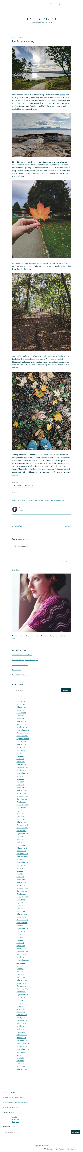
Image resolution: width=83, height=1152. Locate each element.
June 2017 (20, 871)
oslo (39, 500)
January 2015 (21, 948)
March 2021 (21, 761)
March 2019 (21, 819)
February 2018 (22, 848)
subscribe (66, 690)
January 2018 (21, 851)
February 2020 (22, 790)
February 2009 (22, 1069)
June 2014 (20, 968)
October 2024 (22, 727)
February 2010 (22, 1035)
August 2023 (21, 741)
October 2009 (22, 1046)
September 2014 (23, 960)
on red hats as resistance (20, 665)
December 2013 (22, 986)
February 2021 (22, 764)
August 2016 (21, 899)
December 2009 (22, 1040)
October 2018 (21, 830)
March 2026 (21, 704)
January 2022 (21, 747)
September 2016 (23, 897)
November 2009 (23, 1043)
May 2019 (20, 813)
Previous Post (18, 526)
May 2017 (20, 874)
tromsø (56, 500)
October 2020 (22, 770)
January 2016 (21, 917)
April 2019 (20, 816)
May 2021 (20, 756)
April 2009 (20, 1063)
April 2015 (20, 943)
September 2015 (23, 928)
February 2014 (22, 980)
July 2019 (20, 810)
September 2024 (23, 730)
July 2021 (20, 753)
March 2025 (21, 718)
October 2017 (21, 859)
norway (35, 500)
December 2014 (22, 951)
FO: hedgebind (16, 670)
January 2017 (21, 885)
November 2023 (22, 736)
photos (19, 500)
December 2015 (22, 920)
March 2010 (21, 1032)
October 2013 (21, 991)
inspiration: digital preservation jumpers (25, 660)
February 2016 (22, 914)
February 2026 (22, 707)
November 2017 (22, 856)
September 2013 (23, 994)
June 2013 (20, 1003)
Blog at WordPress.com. (41, 1146)
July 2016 (20, 902)
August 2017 (21, 865)
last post (62, 94)
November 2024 (23, 724)
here (13, 638)
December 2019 (22, 796)
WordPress (15, 1119)
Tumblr (14, 1117)
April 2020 (20, 784)
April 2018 (20, 842)
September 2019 (23, 805)
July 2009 (20, 1055)
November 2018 (22, 828)
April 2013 (20, 1009)
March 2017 (21, 879)
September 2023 (23, 738)
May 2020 (20, 782)
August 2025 (21, 713)
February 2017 (22, 882)
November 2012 (22, 1023)
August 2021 (21, 750)
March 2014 (21, 977)
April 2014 (20, 974)
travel (23, 500)
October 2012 (21, 1026)
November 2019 (22, 799)
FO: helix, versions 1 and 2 (20, 675)
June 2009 (20, 1058)
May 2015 (20, 940)
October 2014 (21, 957)
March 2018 (21, 845)
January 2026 (21, 710)
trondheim (61, 500)
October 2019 (21, 802)
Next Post (66, 526)
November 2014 (22, 954)
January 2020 (21, 793)
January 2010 (21, 1037)
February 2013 (22, 1015)
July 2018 (20, 836)
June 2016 (20, 905)
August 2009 (21, 1052)
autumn (30, 500)
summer (47, 500)
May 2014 (20, 971)
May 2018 (20, 839)
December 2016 (22, 888)
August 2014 (21, 963)
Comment (63, 562)
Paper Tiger (42, 19)
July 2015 (20, 934)
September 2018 (23, 833)
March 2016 (21, 911)
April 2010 (20, 1029)
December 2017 (22, 853)
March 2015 (21, 945)
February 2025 (22, 721)
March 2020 (21, 787)
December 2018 (22, 825)
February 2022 (22, 744)
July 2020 (20, 776)
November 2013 (22, 989)
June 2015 (20, 937)
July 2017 (20, 868)
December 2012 (22, 1020)
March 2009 (21, 1066)
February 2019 (22, 822)
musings (14, 500)
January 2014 (21, 983)
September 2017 (23, 862)
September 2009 (23, 1049)
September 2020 (23, 773)
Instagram (15, 1122)
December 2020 (22, 767)
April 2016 (20, 908)
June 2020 (20, 779)
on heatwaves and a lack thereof (22, 655)
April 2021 (20, 759)
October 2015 (21, 925)
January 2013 (21, 1017)
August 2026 (21, 701)
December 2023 (22, 733)
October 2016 (21, 894)
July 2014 (20, 966)
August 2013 (21, 997)
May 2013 (20, 1006)
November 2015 (22, 922)
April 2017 (20, 876)
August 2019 (21, 807)
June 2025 (20, 715)
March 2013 (21, 1012)
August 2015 (21, 931)
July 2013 (20, 1000)
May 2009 (20, 1060)
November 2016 (22, 891)
